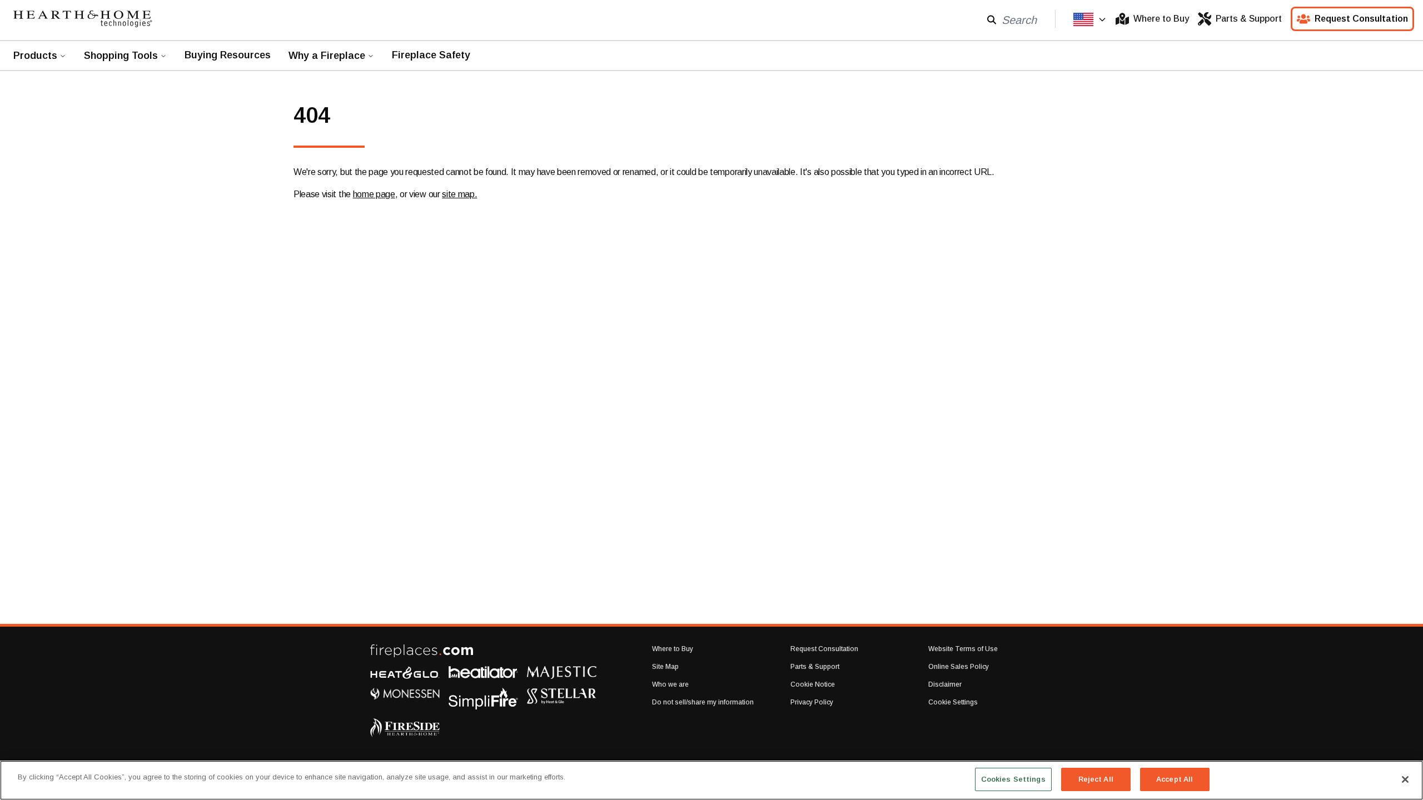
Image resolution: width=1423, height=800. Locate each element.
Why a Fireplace (326, 55)
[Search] (991, 19)
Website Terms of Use (963, 649)
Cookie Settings (953, 702)
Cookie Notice (812, 684)
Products (35, 55)
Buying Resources (228, 55)
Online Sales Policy (958, 667)
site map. (459, 194)
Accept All (1174, 779)
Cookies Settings (1013, 779)
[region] (711, 780)
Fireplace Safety (431, 55)
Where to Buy (1161, 18)
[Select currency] (1090, 19)
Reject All (1095, 779)
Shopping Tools (121, 55)
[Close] (1405, 779)
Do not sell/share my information (703, 702)
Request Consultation (1361, 18)
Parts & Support (1249, 18)
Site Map (665, 667)
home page (374, 194)
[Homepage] (82, 19)
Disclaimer (945, 684)
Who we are (670, 684)
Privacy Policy (811, 702)
